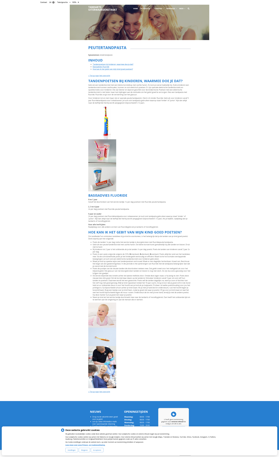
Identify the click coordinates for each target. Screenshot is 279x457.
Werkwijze (170, 9)
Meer (181, 9)
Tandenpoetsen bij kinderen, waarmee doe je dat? (113, 64)
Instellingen (72, 450)
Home (135, 9)
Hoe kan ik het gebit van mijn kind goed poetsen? (113, 69)
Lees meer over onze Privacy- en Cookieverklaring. (85, 445)
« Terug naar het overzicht (99, 75)
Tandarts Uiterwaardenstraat (102, 8)
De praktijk (145, 9)
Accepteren (97, 450)
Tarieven (158, 9)
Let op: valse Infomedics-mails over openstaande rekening (104, 422)
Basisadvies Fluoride (101, 67)
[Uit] (54, 2)
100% (74, 2)
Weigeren (84, 450)
